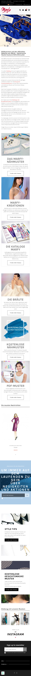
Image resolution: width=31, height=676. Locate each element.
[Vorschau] (28, 417)
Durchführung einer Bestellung (7, 2)
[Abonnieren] (25, 649)
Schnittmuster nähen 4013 (15, 445)
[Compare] (28, 414)
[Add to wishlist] (28, 411)
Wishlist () (19, 4)
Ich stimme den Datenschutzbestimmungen (13, 498)
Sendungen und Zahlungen (19, 1)
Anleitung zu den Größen (6, 1)
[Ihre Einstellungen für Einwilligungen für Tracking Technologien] (2, 673)
